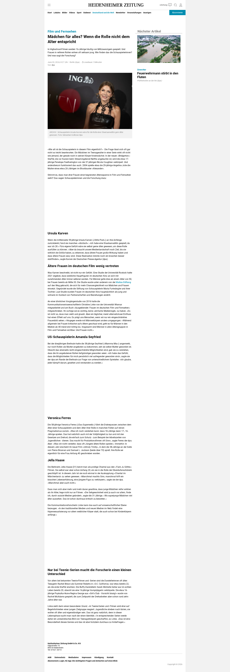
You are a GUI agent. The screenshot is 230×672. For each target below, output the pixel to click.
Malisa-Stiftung (123, 282)
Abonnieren (177, 12)
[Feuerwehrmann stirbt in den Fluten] (158, 49)
